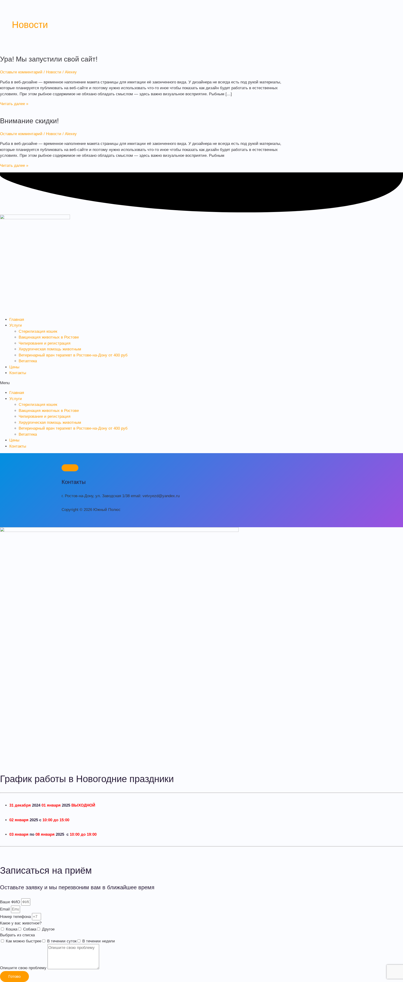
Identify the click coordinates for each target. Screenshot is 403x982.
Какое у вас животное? (21, 923)
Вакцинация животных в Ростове (49, 337)
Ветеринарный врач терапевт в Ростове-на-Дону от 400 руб (73, 355)
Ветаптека (28, 361)
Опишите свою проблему (24, 968)
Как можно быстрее (23, 941)
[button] (201, 383)
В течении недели (98, 941)
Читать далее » (14, 104)
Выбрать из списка (17, 935)
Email (5, 909)
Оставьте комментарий (21, 72)
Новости (53, 72)
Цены (14, 367)
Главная (16, 319)
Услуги (15, 325)
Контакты (17, 373)
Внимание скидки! (29, 121)
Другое (48, 929)
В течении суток (61, 941)
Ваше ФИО (10, 902)
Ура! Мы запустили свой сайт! (48, 59)
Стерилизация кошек (38, 331)
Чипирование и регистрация (44, 343)
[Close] (70, 467)
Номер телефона (16, 916)
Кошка (11, 929)
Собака (29, 929)
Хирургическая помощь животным (50, 349)
